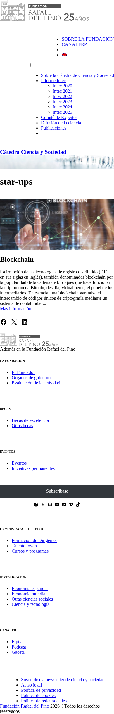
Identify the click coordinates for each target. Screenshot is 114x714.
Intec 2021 (62, 91)
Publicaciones (53, 127)
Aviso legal (31, 684)
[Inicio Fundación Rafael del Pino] (44, 19)
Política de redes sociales (44, 700)
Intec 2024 (62, 106)
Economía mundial (29, 593)
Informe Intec (53, 80)
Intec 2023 (62, 101)
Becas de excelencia (30, 420)
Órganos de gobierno (31, 377)
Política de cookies (38, 695)
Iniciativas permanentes (33, 468)
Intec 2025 (62, 112)
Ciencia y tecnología (30, 604)
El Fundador (23, 372)
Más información (15, 308)
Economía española (30, 588)
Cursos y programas (30, 551)
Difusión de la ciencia (61, 122)
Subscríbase (57, 491)
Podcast (19, 646)
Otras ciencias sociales (32, 598)
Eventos (19, 463)
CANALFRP (74, 44)
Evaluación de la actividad (36, 382)
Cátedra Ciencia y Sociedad (33, 152)
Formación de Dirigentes (34, 540)
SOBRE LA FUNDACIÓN (88, 39)
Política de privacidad (41, 690)
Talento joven (24, 545)
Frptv (17, 641)
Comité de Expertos (59, 117)
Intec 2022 (62, 96)
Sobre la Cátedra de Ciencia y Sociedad (77, 75)
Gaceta (18, 652)
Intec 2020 (62, 85)
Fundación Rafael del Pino (24, 705)
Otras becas (22, 425)
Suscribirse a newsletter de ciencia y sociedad (63, 679)
